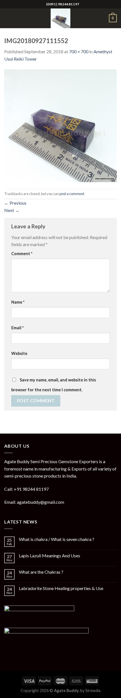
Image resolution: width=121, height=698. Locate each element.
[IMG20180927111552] (60, 125)
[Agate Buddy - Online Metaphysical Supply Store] (60, 18)
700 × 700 (78, 51)
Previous (15, 203)
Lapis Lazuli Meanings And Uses (49, 555)
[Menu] (7, 18)
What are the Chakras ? (41, 572)
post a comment (71, 193)
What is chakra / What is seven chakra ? (56, 539)
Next (11, 210)
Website (19, 353)
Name (17, 302)
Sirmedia (92, 690)
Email (17, 327)
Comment (21, 253)
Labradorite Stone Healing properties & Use (61, 588)
